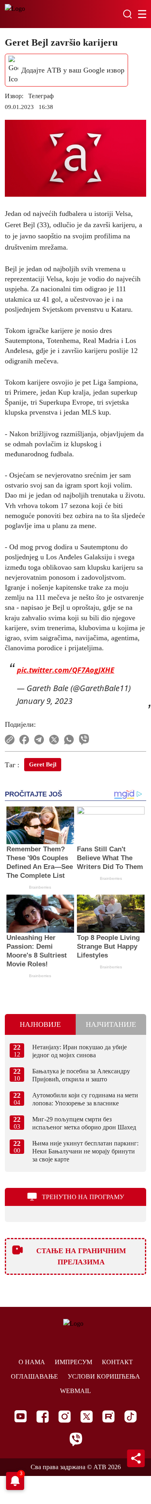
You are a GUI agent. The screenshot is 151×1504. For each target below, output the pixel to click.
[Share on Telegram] (39, 739)
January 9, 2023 (44, 701)
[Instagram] (64, 1416)
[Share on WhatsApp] (69, 739)
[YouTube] (20, 1416)
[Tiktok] (130, 1416)
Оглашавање (34, 1376)
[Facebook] (42, 1416)
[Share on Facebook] (24, 739)
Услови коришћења (104, 1376)
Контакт (117, 1362)
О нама (32, 1362)
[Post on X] (54, 739)
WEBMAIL (75, 1390)
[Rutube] (108, 1416)
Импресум (73, 1362)
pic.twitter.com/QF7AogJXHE (65, 670)
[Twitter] (87, 1416)
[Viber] (75, 1439)
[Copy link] (9, 739)
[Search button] (127, 14)
